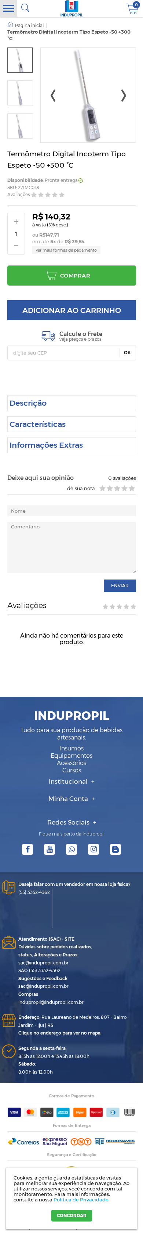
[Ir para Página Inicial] (25, 25)
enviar (120, 585)
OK (127, 352)
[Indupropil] (71, 8)
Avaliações (18, 194)
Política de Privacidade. (82, 1199)
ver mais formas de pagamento (66, 250)
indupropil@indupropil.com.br (51, 1002)
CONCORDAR (72, 1215)
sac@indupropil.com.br (43, 963)
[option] (20, 60)
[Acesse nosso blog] (115, 849)
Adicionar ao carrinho (71, 310)
